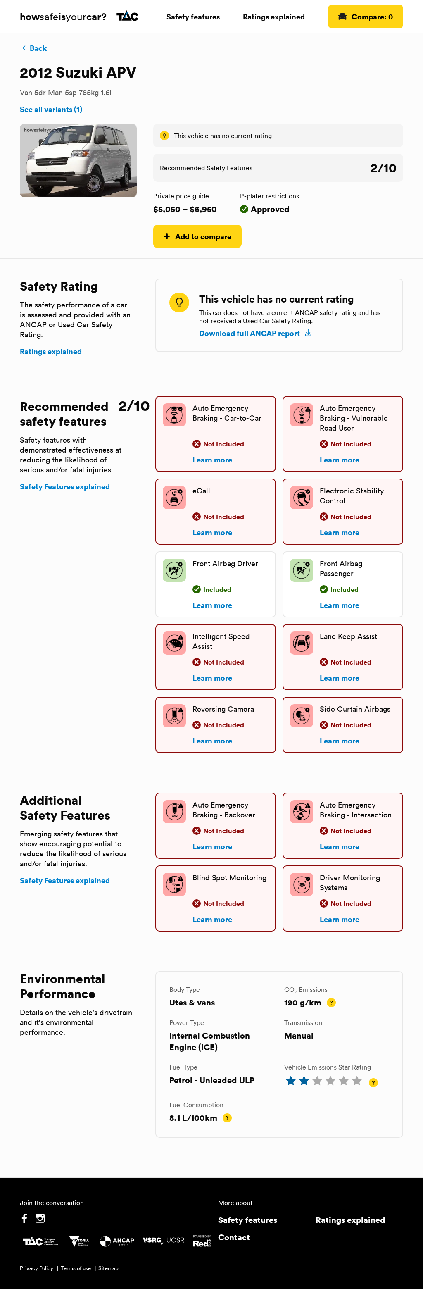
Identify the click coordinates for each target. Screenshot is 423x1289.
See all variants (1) (51, 109)
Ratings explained (274, 16)
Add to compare (203, 236)
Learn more (212, 460)
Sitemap (108, 1268)
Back (38, 48)
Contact (234, 1237)
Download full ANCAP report (249, 333)
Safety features (193, 16)
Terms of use (76, 1268)
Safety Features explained (65, 486)
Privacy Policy (36, 1268)
